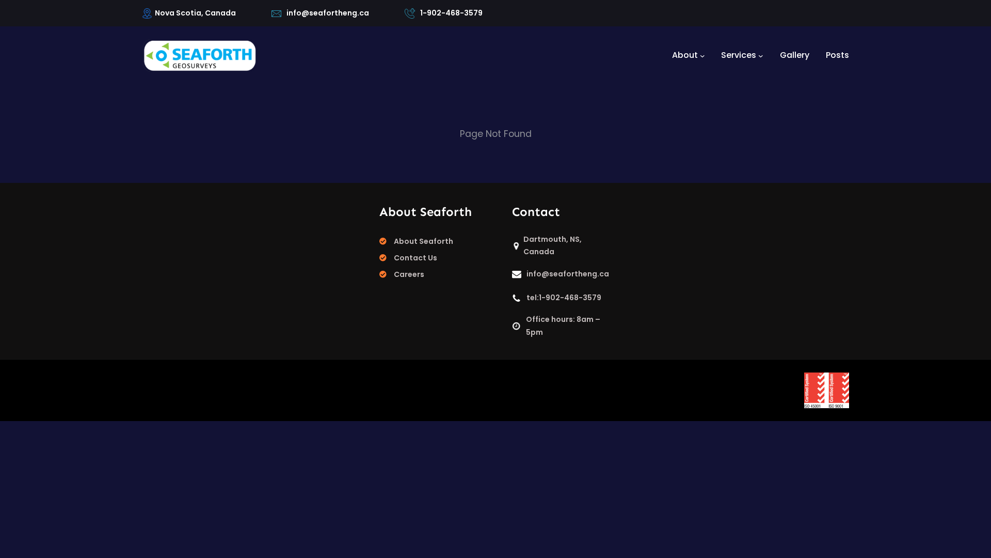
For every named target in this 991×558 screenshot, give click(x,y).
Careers (409, 274)
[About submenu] (702, 55)
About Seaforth (423, 241)
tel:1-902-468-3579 (563, 297)
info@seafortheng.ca (327, 13)
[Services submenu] (760, 55)
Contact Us (415, 258)
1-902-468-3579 (451, 13)
